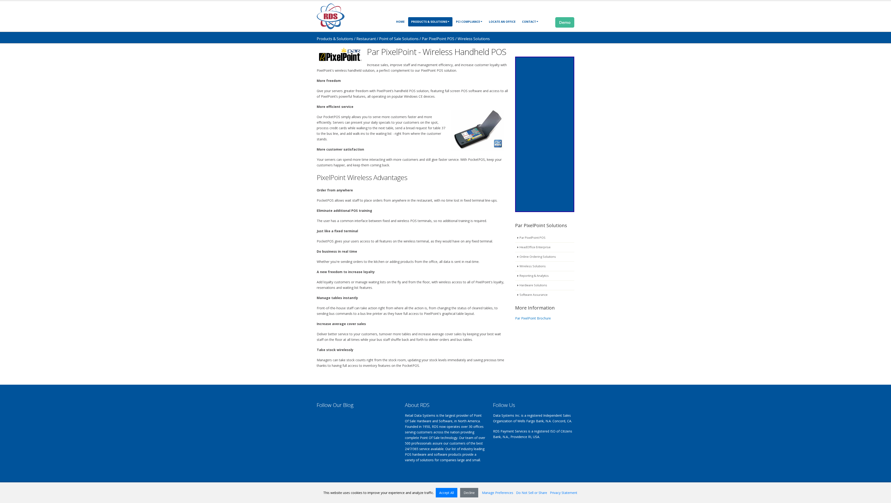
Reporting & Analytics (534, 276)
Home (400, 22)
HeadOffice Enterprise (535, 247)
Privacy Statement (563, 492)
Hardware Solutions (533, 285)
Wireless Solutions (533, 266)
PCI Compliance (468, 22)
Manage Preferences (497, 492)
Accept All (446, 492)
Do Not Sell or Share (531, 492)
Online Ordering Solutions (538, 257)
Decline (469, 492)
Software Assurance (534, 295)
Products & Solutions (429, 22)
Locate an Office (502, 22)
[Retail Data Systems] (331, 16)
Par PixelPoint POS (533, 238)
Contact (529, 22)
